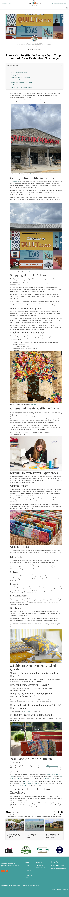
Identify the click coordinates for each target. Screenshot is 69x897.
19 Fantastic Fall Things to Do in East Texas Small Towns (54, 835)
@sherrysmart (32, 404)
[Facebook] (7, 871)
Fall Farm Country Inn (52, 766)
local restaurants (29, 781)
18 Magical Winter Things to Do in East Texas (33, 835)
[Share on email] (61, 812)
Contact (56, 7)
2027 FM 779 (39, 865)
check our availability (22, 785)
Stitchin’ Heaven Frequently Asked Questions (22, 82)
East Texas (42, 7)
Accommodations (21, 7)
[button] (59, 3)
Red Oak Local (65, 893)
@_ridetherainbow (34, 174)
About (49, 7)
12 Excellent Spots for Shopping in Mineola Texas (14, 835)
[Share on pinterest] (58, 812)
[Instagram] (4, 871)
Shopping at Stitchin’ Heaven (18, 75)
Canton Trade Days (49, 778)
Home (14, 7)
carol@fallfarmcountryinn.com (58, 868)
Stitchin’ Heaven (15, 181)
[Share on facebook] (55, 812)
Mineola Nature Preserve (31, 783)
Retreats (36, 7)
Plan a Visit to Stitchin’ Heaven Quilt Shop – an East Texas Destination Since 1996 (31, 70)
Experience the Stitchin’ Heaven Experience (21, 87)
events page (27, 711)
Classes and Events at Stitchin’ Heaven (20, 77)
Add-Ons (31, 7)
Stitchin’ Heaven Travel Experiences (20, 80)
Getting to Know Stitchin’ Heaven (19, 72)
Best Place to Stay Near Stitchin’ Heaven (21, 85)
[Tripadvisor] (2, 871)
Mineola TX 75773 (40, 867)
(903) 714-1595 (57, 865)
